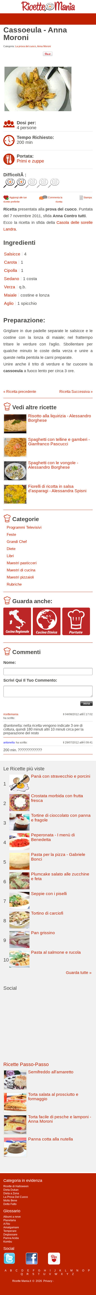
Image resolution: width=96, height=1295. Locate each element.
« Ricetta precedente (19, 392)
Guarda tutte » (79, 972)
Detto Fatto (10, 1204)
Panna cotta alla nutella (50, 1139)
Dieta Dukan (11, 1189)
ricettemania (10, 714)
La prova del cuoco (25, 46)
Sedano (11, 279)
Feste (11, 534)
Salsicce (12, 254)
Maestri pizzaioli (20, 577)
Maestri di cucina (21, 570)
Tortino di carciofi (47, 913)
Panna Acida (11, 1238)
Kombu (7, 1241)
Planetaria (9, 1220)
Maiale (10, 295)
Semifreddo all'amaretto (50, 1072)
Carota (10, 262)
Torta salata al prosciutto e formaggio (53, 1096)
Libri (10, 556)
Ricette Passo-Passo (26, 1064)
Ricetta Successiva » (76, 392)
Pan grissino (43, 932)
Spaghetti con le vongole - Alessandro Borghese (53, 465)
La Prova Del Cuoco (15, 1197)
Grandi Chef (17, 542)
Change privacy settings (69, 1281)
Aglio (9, 303)
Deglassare (10, 1234)
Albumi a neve (12, 1216)
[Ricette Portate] (76, 622)
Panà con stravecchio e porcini (60, 776)
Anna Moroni (44, 46)
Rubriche (14, 584)
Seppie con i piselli (49, 893)
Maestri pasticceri (22, 563)
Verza (9, 287)
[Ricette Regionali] (17, 622)
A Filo (6, 1223)
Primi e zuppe (30, 161)
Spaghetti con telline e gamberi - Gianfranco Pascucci (59, 441)
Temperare (10, 1231)
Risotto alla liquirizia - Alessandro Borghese (59, 418)
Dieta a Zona (11, 1193)
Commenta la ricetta (54, 199)
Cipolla (10, 270)
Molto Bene (10, 1200)
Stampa (87, 197)
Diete (11, 549)
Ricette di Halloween (16, 1186)
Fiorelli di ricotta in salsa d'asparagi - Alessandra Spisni (57, 488)
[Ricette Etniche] (47, 622)
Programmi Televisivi (24, 527)
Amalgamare (11, 1227)
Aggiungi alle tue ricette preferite (15, 199)
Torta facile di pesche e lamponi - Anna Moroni (59, 1119)
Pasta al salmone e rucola (56, 952)
